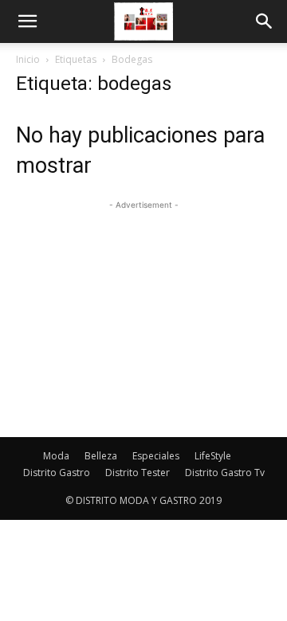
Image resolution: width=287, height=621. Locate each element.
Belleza (101, 456)
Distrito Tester (137, 472)
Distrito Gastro (56, 472)
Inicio (28, 59)
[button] (27, 21)
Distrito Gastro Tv (225, 472)
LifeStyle (213, 456)
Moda (56, 456)
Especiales (155, 456)
